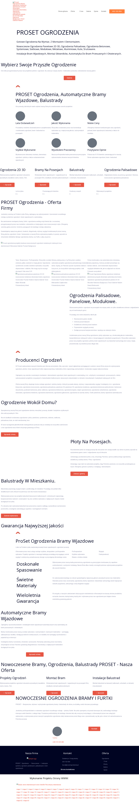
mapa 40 (74, 795)
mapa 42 (88, 795)
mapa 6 (49, 789)
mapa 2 (25, 789)
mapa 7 (55, 789)
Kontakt (103, 11)
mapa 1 (19, 789)
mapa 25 (74, 792)
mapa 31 (116, 792)
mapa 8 (61, 789)
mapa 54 (68, 798)
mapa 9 (67, 789)
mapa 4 (37, 789)
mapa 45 (109, 795)
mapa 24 (68, 792)
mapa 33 (26, 795)
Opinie (96, 11)
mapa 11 (81, 789)
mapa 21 (47, 792)
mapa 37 (54, 795)
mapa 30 (109, 792)
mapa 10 (74, 789)
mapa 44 (102, 795)
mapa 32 (19, 795)
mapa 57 (88, 798)
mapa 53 (61, 798)
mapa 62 (19, 800)
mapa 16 (115, 789)
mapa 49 (33, 798)
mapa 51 (47, 798)
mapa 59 (102, 798)
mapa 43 (95, 795)
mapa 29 (102, 792)
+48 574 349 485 (58, 742)
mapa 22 (54, 792)
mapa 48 (26, 798)
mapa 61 (116, 798)
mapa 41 (81, 795)
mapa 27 (88, 792)
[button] (117, 11)
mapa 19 (33, 792)
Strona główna (63, 11)
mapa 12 (87, 789)
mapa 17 (19, 792)
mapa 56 (81, 798)
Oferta (73, 11)
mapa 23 (61, 792)
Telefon (54, 738)
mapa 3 (31, 789)
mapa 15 (108, 789)
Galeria (88, 11)
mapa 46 (116, 795)
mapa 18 (26, 792)
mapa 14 (101, 789)
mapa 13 (94, 789)
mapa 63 (26, 800)
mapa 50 (40, 798)
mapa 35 (40, 795)
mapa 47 (19, 798)
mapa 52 (54, 798)
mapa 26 (81, 792)
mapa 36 (47, 795)
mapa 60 (109, 798)
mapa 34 (33, 795)
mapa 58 (95, 798)
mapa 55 (74, 798)
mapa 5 (43, 789)
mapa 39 (68, 795)
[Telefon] (57, 731)
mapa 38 (61, 795)
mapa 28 (95, 792)
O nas (81, 11)
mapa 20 (40, 792)
